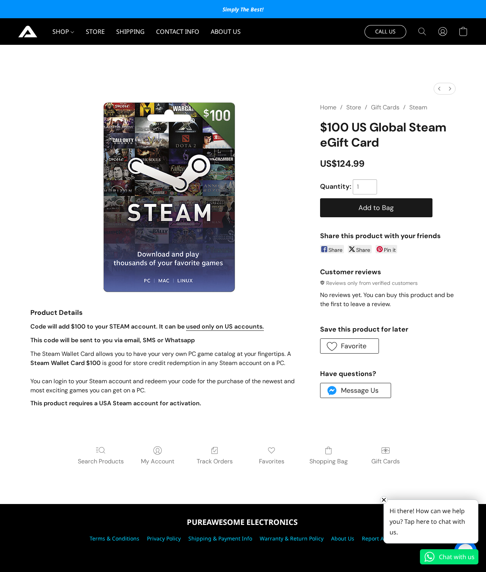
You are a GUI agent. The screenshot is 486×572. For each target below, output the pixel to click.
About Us (342, 538)
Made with (243, 551)
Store (353, 107)
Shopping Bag (328, 461)
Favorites (271, 461)
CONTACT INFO (177, 31)
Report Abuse (379, 538)
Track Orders (215, 461)
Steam (418, 107)
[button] (27, 31)
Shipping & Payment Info (220, 538)
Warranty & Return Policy (291, 538)
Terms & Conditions (114, 538)
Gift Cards (385, 107)
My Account (157, 461)
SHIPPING (130, 31)
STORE (95, 31)
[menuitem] (439, 88)
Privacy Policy (164, 538)
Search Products (101, 461)
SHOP (61, 31)
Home (328, 107)
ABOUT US (226, 31)
